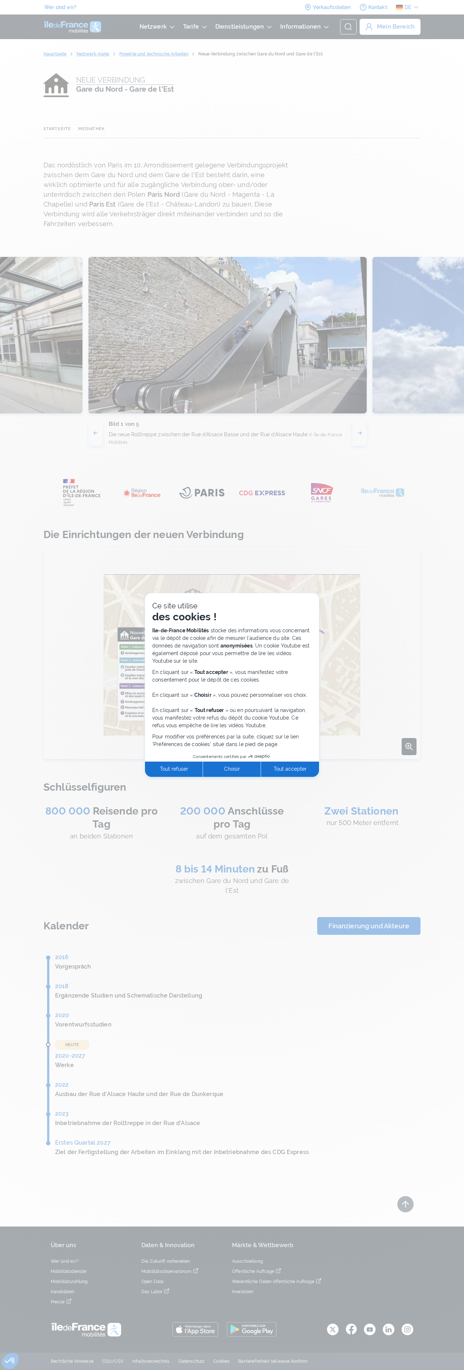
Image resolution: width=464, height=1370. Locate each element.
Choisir (232, 769)
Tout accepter (290, 769)
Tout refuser (174, 769)
